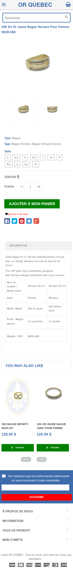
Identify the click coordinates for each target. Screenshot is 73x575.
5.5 (16, 157)
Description (18, 245)
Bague (16, 138)
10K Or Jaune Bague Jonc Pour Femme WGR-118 (39, 428)
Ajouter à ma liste (18, 214)
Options (42, 448)
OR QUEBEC (35, 4)
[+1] (36, 221)
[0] (7, 221)
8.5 (8, 164)
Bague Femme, (21, 144)
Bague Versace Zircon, (47, 144)
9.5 (26, 164)
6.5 (34, 157)
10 (35, 164)
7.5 (51, 157)
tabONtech (35, 559)
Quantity (9, 186)
